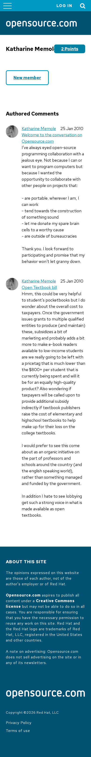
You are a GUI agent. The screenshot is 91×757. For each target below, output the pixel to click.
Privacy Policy (19, 722)
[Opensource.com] (41, 25)
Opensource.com (23, 595)
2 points (69, 49)
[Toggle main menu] (7, 5)
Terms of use (18, 730)
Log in (64, 5)
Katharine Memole (39, 128)
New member (27, 77)
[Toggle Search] (83, 6)
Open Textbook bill (39, 287)
